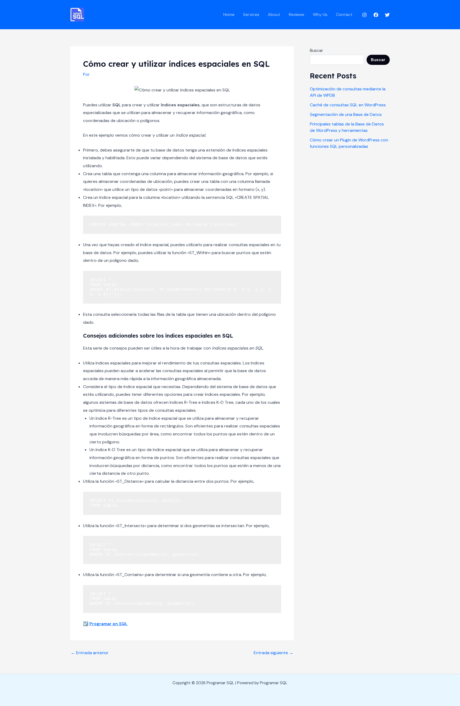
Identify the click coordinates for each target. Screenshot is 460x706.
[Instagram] (364, 14)
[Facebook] (375, 14)
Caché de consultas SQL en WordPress (348, 105)
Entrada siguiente (273, 653)
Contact (344, 14)
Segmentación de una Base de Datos (346, 114)
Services (251, 14)
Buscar (316, 50)
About (274, 14)
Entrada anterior (90, 653)
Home (229, 14)
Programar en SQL (108, 624)
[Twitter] (387, 14)
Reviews (296, 14)
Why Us (320, 14)
